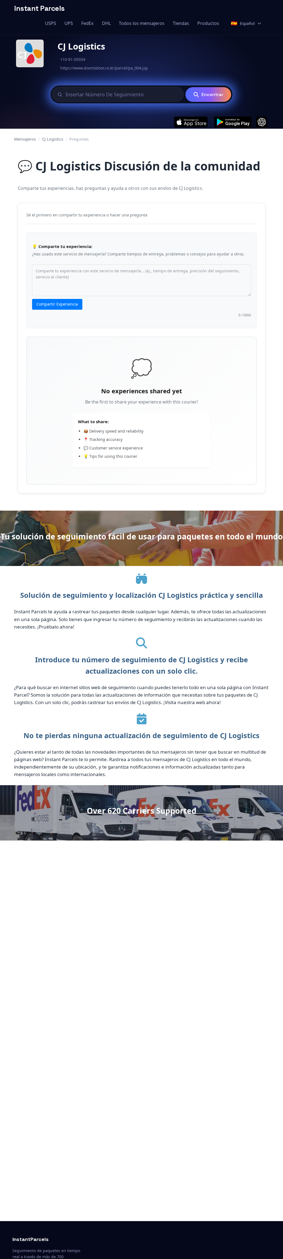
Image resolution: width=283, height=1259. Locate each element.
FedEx (87, 23)
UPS (68, 23)
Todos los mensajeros (141, 23)
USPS (50, 23)
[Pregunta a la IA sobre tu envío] (261, 122)
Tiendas (181, 23)
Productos (208, 23)
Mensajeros (25, 139)
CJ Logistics (52, 139)
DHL (106, 23)
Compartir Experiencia (57, 304)
